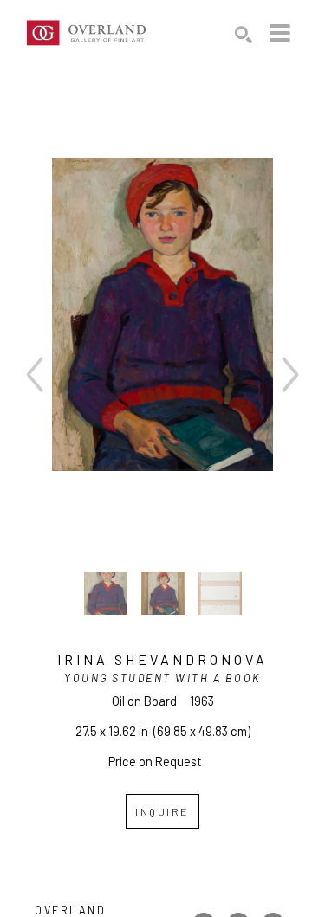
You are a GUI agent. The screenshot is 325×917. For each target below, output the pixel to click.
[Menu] (280, 33)
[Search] (243, 34)
